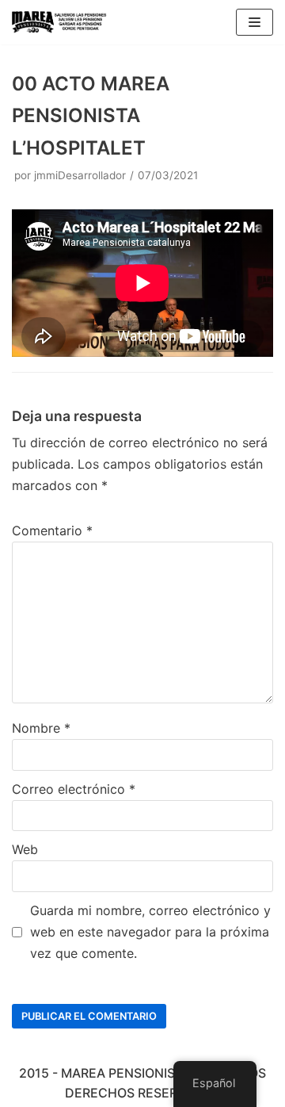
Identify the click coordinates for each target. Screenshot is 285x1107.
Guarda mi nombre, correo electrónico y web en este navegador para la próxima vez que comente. (150, 931)
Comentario (52, 530)
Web (25, 849)
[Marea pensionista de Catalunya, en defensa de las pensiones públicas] (59, 22)
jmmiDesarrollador (80, 175)
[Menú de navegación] (254, 22)
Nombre (41, 728)
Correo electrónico (73, 789)
